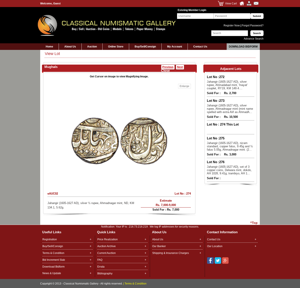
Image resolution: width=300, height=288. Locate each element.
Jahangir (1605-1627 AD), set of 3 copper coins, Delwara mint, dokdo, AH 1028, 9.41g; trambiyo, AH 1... (229, 170)
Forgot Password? (252, 25)
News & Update (51, 273)
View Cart (231, 3)
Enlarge (184, 86)
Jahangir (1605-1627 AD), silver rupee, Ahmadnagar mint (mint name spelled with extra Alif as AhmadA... (230, 109)
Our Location (214, 246)
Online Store (115, 46)
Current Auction (106, 253)
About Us (70, 46)
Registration (49, 239)
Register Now (232, 25)
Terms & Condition (53, 253)
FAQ (99, 259)
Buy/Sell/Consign (145, 46)
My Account (174, 46)
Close (165, 70)
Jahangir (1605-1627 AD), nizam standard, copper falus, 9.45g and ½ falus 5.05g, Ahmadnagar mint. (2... (230, 146)
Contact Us (200, 46)
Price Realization (107, 239)
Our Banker (159, 246)
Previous (167, 67)
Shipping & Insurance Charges (170, 253)
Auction (92, 46)
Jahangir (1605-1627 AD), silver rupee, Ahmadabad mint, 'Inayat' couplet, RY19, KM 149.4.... (227, 85)
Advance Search (254, 38)
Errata (101, 266)
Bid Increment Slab (53, 259)
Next (180, 67)
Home (49, 46)
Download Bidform (243, 46)
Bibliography (104, 273)
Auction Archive (106, 246)
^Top (254, 222)
